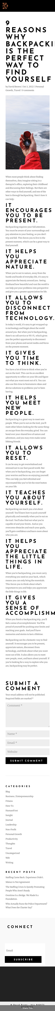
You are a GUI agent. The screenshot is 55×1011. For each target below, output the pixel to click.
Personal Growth (14, 834)
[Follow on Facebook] (9, 935)
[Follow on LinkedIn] (30, 935)
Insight (9, 815)
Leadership (11, 824)
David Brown (14, 86)
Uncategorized (13, 853)
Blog (8, 791)
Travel (17, 90)
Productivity (12, 839)
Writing (9, 862)
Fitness (9, 801)
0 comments (28, 90)
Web (8, 858)
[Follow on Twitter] (16, 935)
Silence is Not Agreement (18, 882)
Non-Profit (11, 829)
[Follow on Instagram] (23, 935)
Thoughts (10, 843)
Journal (9, 820)
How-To (9, 806)
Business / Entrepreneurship (19, 796)
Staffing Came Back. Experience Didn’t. (25, 877)
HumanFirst (12, 810)
